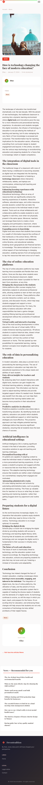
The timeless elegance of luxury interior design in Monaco (21, 718)
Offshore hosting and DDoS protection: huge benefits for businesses (19, 698)
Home (4, 759)
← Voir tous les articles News (13, 652)
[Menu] (39, 1)
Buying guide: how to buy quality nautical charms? (18, 724)
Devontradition (14, 742)
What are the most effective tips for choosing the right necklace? (21, 685)
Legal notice (6, 769)
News (10, 9)
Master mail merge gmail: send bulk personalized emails (17, 691)
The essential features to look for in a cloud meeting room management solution (19, 705)
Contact (4, 773)
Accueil (4, 9)
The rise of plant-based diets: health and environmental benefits (18, 678)
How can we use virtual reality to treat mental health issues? (20, 711)
